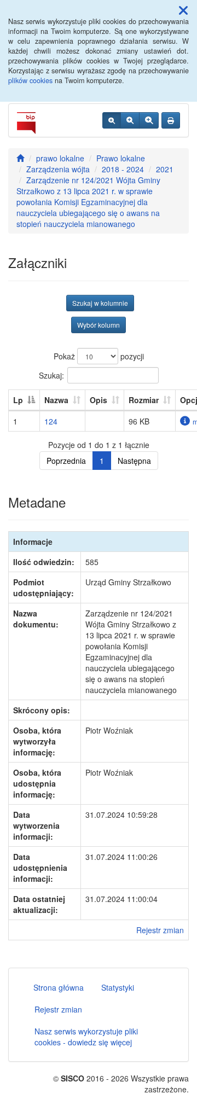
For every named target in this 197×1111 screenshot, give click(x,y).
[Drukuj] (170, 120)
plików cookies (30, 80)
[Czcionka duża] (149, 120)
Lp (18, 399)
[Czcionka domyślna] (111, 120)
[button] (183, 10)
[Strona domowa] (20, 158)
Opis (98, 399)
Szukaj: (51, 374)
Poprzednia (66, 460)
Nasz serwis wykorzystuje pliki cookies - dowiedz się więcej (86, 1037)
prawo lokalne (60, 158)
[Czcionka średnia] (130, 120)
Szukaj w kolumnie (100, 302)
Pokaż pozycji (99, 356)
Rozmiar (144, 399)
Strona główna (58, 987)
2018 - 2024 (123, 169)
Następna (134, 460)
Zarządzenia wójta (58, 169)
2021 (164, 169)
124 (50, 421)
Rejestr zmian (160, 929)
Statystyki (117, 987)
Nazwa (56, 399)
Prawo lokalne (120, 158)
